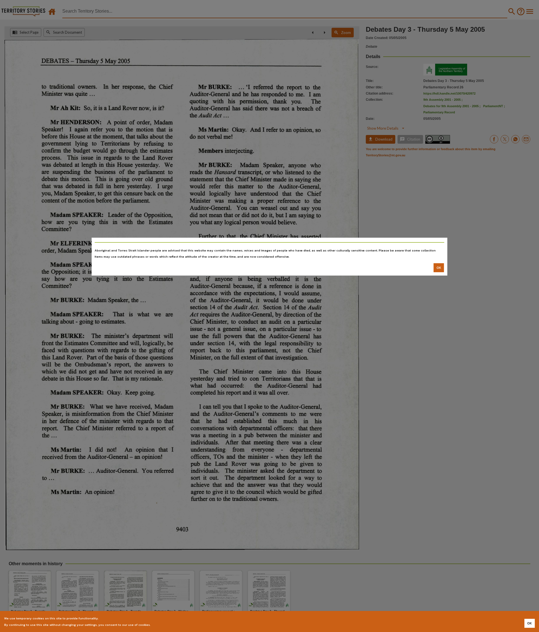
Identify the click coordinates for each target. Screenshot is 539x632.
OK (439, 267)
